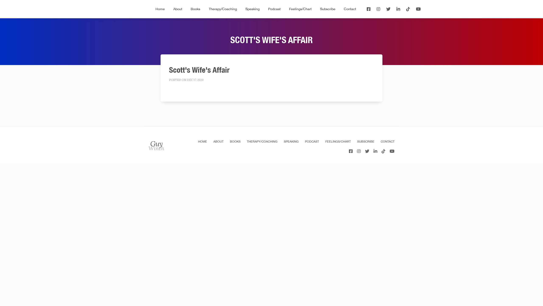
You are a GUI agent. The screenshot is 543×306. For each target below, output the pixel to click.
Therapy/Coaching (223, 9)
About (177, 9)
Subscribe (327, 9)
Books (195, 9)
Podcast (274, 9)
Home (160, 9)
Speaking (252, 9)
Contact (350, 9)
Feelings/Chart (300, 9)
